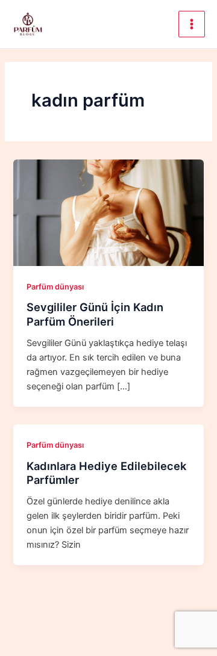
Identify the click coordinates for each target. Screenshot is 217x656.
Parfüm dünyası (55, 286)
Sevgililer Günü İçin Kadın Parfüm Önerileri (95, 314)
